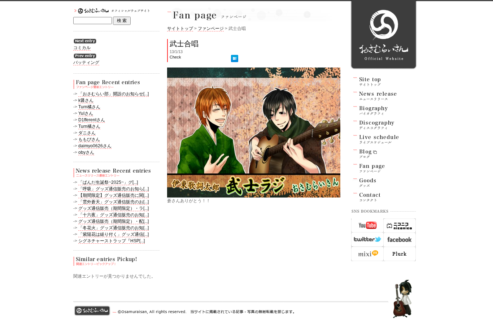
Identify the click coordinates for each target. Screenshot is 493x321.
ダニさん (87, 132)
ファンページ (211, 28)
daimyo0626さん (95, 145)
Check (175, 57)
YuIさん (85, 113)
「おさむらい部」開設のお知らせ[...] (113, 93)
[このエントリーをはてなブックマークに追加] (234, 57)
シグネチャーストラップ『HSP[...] (111, 240)
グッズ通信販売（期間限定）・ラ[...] (113, 208)
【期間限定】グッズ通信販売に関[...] (113, 195)
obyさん (86, 152)
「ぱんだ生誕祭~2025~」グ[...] (108, 182)
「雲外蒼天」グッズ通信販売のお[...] (113, 201)
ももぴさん (89, 139)
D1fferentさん (91, 119)
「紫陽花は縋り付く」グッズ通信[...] (113, 234)
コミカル (82, 47)
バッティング (86, 62)
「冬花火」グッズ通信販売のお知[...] (113, 227)
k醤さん (85, 100)
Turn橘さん (89, 106)
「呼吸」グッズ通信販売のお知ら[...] (113, 188)
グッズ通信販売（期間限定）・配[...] (113, 221)
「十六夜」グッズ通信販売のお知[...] (113, 214)
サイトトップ (180, 28)
